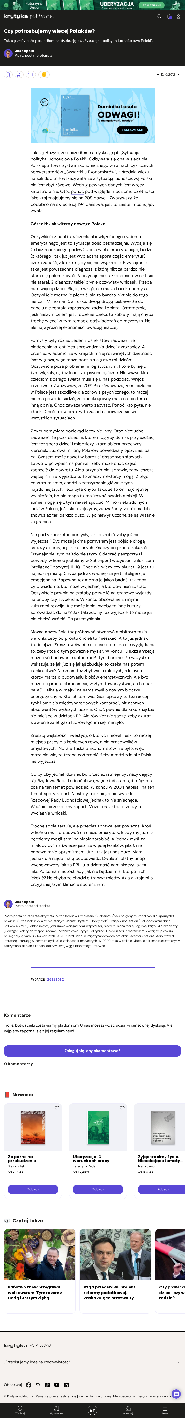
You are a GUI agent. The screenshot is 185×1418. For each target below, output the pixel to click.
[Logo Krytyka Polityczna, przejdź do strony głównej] (29, 16)
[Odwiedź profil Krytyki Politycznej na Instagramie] (38, 1385)
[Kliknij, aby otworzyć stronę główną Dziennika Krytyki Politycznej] (92, 1410)
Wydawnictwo (57, 1413)
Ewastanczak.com (160, 1396)
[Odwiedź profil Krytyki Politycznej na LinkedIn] (66, 1385)
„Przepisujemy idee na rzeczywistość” (37, 1362)
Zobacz (33, 1189)
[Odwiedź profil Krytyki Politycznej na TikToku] (47, 1385)
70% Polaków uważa (103, 386)
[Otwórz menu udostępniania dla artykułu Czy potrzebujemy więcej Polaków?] (19, 74)
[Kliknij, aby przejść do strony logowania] (178, 16)
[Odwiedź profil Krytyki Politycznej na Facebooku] (29, 1385)
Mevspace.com (124, 1396)
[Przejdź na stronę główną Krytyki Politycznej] (28, 1346)
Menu (165, 1413)
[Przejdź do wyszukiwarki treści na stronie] (160, 16)
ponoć (77, 191)
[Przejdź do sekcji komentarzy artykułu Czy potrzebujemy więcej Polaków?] (31, 74)
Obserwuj (128, 1413)
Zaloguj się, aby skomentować (93, 1050)
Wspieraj (20, 1413)
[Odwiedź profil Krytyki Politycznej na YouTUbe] (57, 1385)
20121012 (55, 979)
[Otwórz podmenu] (178, 1362)
